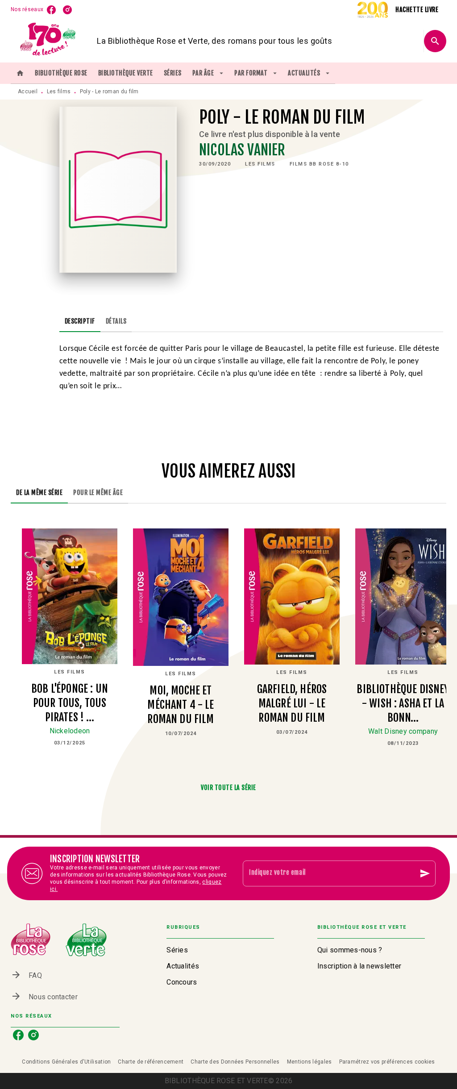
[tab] (20, 73)
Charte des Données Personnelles (235, 1062)
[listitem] (51, 10)
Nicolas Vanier (242, 150)
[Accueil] (48, 41)
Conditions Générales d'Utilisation (66, 1062)
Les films (59, 91)
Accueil (27, 91)
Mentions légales (309, 1062)
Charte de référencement (150, 1062)
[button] (260, 164)
